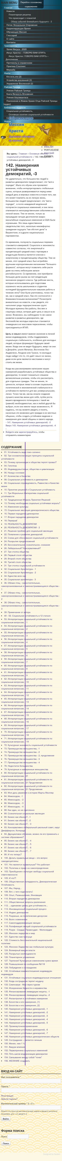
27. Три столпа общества (16, 551)
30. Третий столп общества (17, 561)
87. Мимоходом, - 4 (13, 806)
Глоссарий (11, 35)
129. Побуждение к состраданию (20, 967)
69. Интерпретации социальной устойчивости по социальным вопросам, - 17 (26, 727)
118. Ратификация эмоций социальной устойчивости (30, 926)
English (48, 146)
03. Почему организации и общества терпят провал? (30, 462)
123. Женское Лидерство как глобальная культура (28, 946)
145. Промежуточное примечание (21, 1026)
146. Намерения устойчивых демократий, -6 (26, 1029)
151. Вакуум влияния (14, 1046)
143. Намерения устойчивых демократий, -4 (26, 1019)
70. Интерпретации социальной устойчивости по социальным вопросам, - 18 (26, 733)
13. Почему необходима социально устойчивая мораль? (32, 503)
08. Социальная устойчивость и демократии (26, 479)
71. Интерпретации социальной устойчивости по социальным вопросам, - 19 (26, 740)
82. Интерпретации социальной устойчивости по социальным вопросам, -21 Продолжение (26, 787)
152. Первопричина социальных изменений (25, 1050)
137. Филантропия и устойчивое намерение (26, 998)
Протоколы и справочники (19, 62)
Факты (7, 73)
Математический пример (14, 1103)
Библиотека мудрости (15, 107)
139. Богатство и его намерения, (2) (22, 1005)
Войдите (10, 431)
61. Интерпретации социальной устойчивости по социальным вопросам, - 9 (26, 674)
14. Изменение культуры (16, 506)
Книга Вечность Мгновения (19, 93)
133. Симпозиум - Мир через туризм (22, 984)
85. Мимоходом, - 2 (13, 799)
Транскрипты (10, 45)
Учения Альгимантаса (17, 97)
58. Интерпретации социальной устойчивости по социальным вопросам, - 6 (26, 654)
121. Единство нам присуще (18, 936)
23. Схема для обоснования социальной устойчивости (31, 537)
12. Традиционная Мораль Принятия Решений (27, 499)
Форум (7, 121)
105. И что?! (10, 877)
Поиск (4, 1136)
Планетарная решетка (20, 14)
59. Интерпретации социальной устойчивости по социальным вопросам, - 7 (26, 660)
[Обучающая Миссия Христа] (3, 138)
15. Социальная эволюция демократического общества (31, 510)
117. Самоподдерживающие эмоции (22, 922)
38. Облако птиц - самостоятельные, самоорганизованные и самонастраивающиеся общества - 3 (30, 605)
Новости (10, 11)
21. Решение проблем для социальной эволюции (28, 530)
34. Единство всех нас (15, 575)
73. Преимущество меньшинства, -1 (22, 748)
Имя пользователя (11, 1076)
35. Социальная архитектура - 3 (20, 579)
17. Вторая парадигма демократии (21, 516)
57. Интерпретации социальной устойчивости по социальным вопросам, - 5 (26, 647)
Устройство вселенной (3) (19, 79)
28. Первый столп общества (18, 555)
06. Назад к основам (14, 472)
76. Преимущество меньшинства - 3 (22, 758)
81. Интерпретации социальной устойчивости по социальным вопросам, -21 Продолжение (26, 781)
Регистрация (7, 1095)
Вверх (9, 425)
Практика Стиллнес (16, 66)
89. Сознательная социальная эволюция (24, 813)
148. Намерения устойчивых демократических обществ (31, 1036)
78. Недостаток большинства (18, 765)
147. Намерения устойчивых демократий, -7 (26, 1032)
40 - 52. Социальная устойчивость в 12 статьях (27, 615)
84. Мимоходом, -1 (13, 796)
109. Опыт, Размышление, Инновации (23, 895)
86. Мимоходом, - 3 (13, 802)
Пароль (5, 1086)
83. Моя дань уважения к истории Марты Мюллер (29, 792)
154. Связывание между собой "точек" (23, 1057)
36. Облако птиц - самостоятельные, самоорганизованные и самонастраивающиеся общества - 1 (30, 586)
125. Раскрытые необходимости (20, 953)
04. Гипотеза (10, 465)
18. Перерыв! (10, 520)
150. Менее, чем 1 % (14, 1043)
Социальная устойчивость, (19, 110)
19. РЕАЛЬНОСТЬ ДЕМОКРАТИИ (20, 523)
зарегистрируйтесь (28, 431)
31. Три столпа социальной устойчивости (24, 565)
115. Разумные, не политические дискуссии (25, 915)
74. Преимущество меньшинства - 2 (22, 751)
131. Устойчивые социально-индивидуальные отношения (32, 977)
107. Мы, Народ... (13, 888)
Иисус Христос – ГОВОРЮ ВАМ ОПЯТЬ (26, 52)
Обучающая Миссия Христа (21, 124)
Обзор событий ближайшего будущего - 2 (31, 21)
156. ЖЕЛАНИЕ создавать (17, 1060)
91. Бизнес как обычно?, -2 (17, 820)
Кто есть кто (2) (14, 76)
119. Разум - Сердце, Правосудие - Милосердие (28, 929)
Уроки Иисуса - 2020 (16, 49)
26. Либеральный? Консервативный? (22, 548)
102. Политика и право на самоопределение (26, 867)
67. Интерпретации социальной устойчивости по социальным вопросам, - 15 (26, 713)
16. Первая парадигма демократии (21, 513)
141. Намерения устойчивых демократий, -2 (26, 1012)
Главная (8, 7)
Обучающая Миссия (16, 31)
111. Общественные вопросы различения (24, 901)
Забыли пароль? (9, 1098)
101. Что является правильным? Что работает (27, 864)
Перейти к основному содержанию (31, 4)
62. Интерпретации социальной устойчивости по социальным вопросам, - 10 (26, 680)
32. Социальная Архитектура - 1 (20, 568)
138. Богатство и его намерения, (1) (22, 1001)
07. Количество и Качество (17, 475)
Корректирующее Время (18, 28)
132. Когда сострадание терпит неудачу (23, 981)
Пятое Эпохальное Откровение (21, 24)
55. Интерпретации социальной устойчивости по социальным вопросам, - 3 (26, 634)
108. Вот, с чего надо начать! (18, 891)
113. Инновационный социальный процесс (25, 908)
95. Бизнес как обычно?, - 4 (17, 840)
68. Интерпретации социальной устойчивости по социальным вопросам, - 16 (26, 720)
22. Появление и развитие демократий (23, 534)
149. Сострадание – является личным (23, 1039)
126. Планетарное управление (19, 957)
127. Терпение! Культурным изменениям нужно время (31, 960)
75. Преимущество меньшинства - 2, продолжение (29, 755)
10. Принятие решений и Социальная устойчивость (29, 489)
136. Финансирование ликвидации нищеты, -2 (27, 994)
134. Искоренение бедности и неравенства (25, 987)
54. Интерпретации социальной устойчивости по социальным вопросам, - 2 (26, 627)
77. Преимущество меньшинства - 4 (22, 762)
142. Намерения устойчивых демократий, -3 (26, 1015)
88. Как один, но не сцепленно (19, 809)
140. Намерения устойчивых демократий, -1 (26, 1008)
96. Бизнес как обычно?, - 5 (17, 843)
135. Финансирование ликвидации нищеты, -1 (27, 991)
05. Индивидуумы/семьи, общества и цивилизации (29, 469)
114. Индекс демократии (16, 912)
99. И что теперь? (13, 854)
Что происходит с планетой (22, 17)
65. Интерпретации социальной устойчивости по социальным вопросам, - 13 (26, 700)
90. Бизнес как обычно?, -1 (17, 816)
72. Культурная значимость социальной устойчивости (30, 744)
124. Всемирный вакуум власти (19, 950)
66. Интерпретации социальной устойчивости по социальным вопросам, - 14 (26, 707)
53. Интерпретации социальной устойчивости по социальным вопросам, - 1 (26, 621)
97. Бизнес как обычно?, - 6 (17, 847)
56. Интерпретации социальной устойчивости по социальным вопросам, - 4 (26, 640)
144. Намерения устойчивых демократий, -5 (26, 1022)
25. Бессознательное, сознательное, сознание (27, 544)
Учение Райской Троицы (18, 90)
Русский (49, 153)
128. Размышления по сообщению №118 (24, 963)
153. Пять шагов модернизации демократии (26, 1053)
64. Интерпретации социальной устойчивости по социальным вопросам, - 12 (26, 693)
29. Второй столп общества (17, 558)
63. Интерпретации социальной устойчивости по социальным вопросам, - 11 (26, 687)
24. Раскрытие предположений (19, 541)
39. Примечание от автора (17, 612)
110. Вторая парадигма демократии (22, 898)
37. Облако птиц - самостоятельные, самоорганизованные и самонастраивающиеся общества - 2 (30, 595)
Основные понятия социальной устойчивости (31, 114)
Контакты (10, 42)
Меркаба (10, 69)
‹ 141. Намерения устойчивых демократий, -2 (28, 422)
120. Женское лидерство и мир (19, 933)
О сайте (10, 38)
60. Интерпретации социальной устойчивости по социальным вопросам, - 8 (26, 667)
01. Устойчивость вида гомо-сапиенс (22, 452)
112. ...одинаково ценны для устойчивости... (26, 905)
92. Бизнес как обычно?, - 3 (17, 823)
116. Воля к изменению (15, 919)
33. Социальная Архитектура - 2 (20, 572)
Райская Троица (12, 86)
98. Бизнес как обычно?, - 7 (17, 850)
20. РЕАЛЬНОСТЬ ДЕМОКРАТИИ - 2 (22, 527)
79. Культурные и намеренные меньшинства (26, 769)
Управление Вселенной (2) (19, 83)
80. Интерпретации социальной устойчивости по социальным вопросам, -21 (26, 774)
